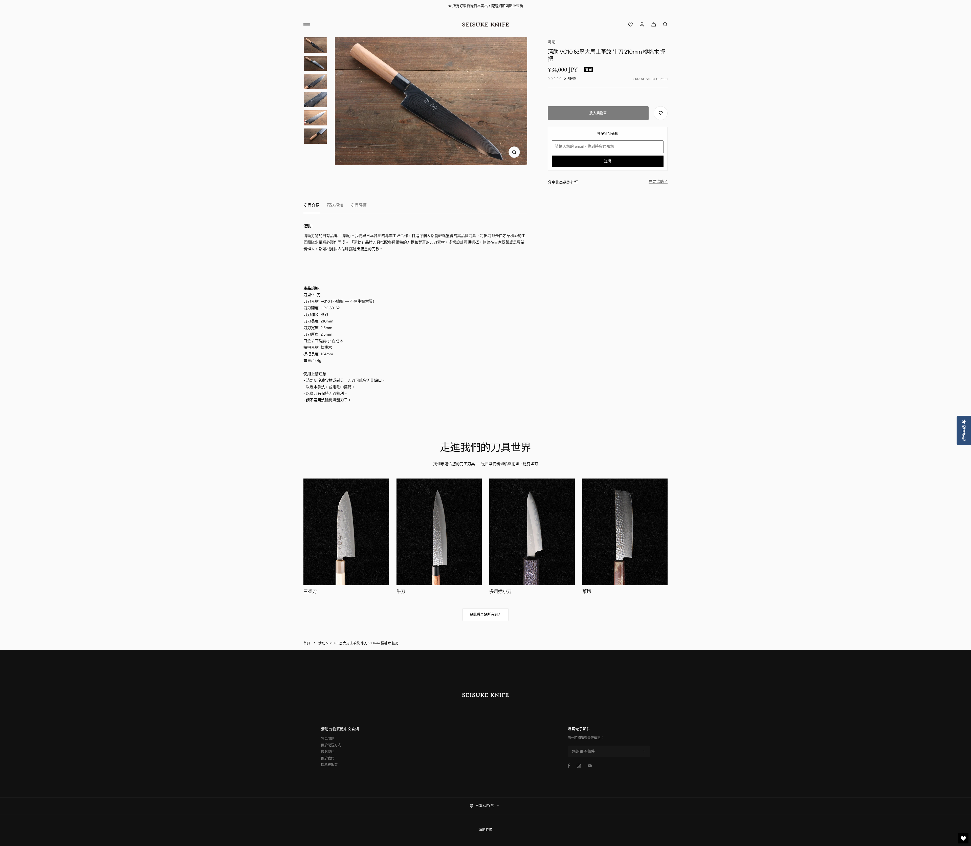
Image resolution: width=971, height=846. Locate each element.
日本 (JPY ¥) (484, 806)
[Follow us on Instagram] (578, 765)
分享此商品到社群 (563, 182)
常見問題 (327, 738)
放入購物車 (598, 113)
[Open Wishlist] (630, 24)
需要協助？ (658, 181)
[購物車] (653, 24)
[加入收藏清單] (660, 113)
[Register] (644, 751)
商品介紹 (311, 205)
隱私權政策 (329, 765)
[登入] (642, 24)
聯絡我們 (327, 751)
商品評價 (358, 205)
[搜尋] (665, 24)
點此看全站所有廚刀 (485, 614)
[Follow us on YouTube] (589, 765)
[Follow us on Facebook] (568, 765)
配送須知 (335, 205)
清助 (552, 41)
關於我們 (327, 758)
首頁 (306, 643)
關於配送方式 (331, 745)
